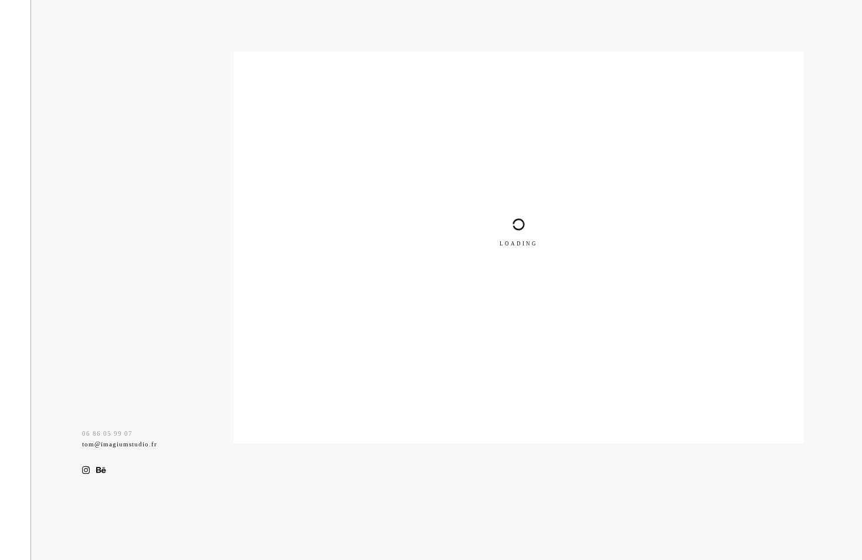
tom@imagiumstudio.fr (119, 444)
